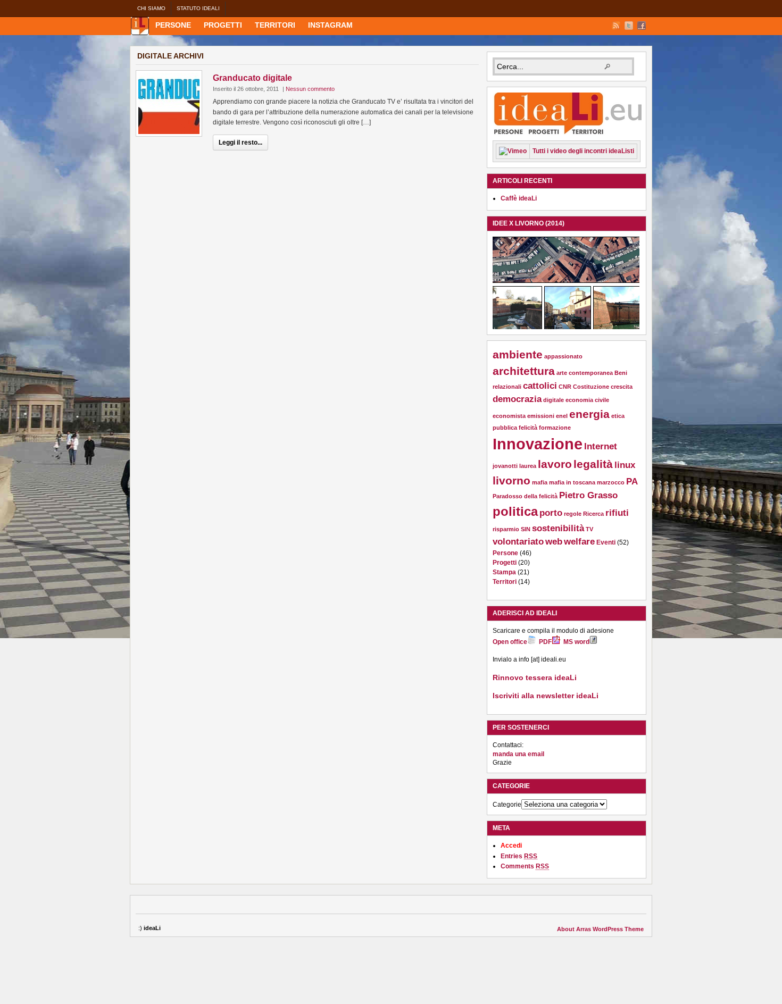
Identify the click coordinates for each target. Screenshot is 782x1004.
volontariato (518, 542)
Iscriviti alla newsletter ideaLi (545, 695)
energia (589, 414)
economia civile (587, 400)
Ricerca (593, 514)
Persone (173, 25)
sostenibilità (558, 528)
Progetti (223, 25)
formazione (555, 427)
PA (632, 481)
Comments (525, 866)
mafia (539, 482)
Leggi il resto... (240, 142)
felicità (528, 427)
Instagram (330, 25)
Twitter (629, 25)
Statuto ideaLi (198, 8)
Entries (519, 856)
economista (509, 416)
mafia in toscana (572, 482)
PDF (545, 642)
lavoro (555, 464)
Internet (600, 446)
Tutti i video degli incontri (583, 151)
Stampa (504, 572)
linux (624, 465)
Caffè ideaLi (519, 198)
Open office (510, 642)
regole (572, 514)
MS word (576, 642)
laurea (527, 466)
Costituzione (591, 386)
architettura (524, 371)
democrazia (517, 399)
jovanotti (505, 466)
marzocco (611, 482)
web (553, 542)
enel (562, 416)
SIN (525, 529)
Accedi (511, 845)
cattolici (540, 386)
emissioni (540, 416)
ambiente (518, 354)
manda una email (518, 754)
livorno (511, 480)
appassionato (563, 356)
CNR (565, 386)
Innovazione (538, 444)
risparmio (506, 529)
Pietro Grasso (588, 495)
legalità (593, 464)
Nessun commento (310, 89)
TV (589, 529)
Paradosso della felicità (525, 496)
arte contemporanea (584, 373)
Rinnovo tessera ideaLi (535, 677)
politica (515, 511)
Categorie (507, 804)
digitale (553, 400)
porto (550, 513)
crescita (622, 386)
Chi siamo (151, 8)
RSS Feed (616, 25)
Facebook (641, 25)
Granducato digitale (252, 77)
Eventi (605, 542)
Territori (275, 25)
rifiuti (617, 513)
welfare (579, 542)
